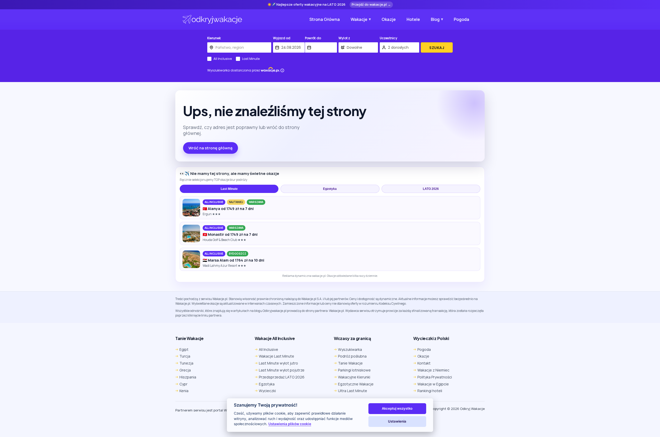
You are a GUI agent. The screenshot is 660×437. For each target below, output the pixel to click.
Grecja (185, 370)
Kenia (183, 390)
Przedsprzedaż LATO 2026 (281, 377)
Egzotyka (330, 189)
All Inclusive (222, 59)
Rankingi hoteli (429, 390)
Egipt (183, 349)
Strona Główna (324, 19)
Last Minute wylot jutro (278, 363)
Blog (435, 19)
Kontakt (424, 363)
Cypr (183, 384)
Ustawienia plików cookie (289, 424)
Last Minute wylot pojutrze (281, 370)
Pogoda (461, 19)
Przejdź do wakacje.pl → (371, 4)
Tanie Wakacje (350, 363)
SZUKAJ (436, 47)
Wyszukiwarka (350, 349)
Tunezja (186, 363)
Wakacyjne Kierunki (354, 377)
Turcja (184, 356)
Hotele (413, 19)
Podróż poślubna (352, 356)
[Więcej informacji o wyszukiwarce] (282, 70)
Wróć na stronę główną (210, 148)
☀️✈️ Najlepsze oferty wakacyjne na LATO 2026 (306, 5)
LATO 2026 (431, 189)
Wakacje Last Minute (276, 356)
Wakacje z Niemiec (433, 370)
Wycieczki (267, 390)
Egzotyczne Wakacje (356, 384)
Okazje (389, 19)
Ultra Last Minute (352, 390)
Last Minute (251, 59)
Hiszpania (187, 377)
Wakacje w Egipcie (433, 384)
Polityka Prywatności (434, 377)
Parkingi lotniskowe (354, 370)
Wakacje (359, 19)
